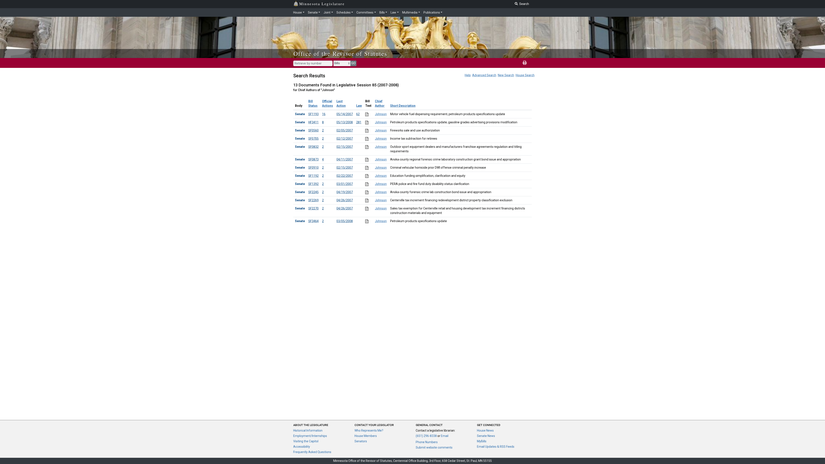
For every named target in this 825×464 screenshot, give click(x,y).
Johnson (381, 114)
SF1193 (313, 114)
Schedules (343, 12)
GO (353, 63)
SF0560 (313, 130)
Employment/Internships (310, 436)
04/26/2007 (344, 200)
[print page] (524, 63)
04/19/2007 (344, 192)
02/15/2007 (344, 146)
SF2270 (313, 208)
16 (323, 114)
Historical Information (307, 430)
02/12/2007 (344, 138)
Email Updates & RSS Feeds (495, 446)
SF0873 (313, 159)
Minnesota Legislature (322, 3)
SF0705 (313, 138)
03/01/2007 (344, 184)
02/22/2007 (344, 175)
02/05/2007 (344, 130)
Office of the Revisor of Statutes (340, 53)
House (297, 12)
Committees (364, 12)
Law (393, 12)
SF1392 (313, 184)
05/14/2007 (344, 114)
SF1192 (313, 175)
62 (358, 114)
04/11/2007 (344, 159)
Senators (360, 441)
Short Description (403, 105)
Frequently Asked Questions (312, 452)
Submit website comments (434, 447)
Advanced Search (484, 75)
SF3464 (313, 221)
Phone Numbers (427, 442)
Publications (431, 12)
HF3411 (313, 122)
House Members (365, 436)
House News (485, 430)
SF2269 (313, 200)
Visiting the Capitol (305, 441)
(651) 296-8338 (426, 436)
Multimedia (409, 12)
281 (358, 122)
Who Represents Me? (368, 430)
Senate (313, 12)
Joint (327, 12)
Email (444, 436)
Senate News (486, 436)
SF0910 (313, 167)
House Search (525, 75)
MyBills (481, 441)
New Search (506, 75)
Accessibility (301, 446)
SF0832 (313, 146)
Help (468, 75)
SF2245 (313, 192)
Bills (382, 12)
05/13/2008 (344, 122)
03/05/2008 (344, 221)
